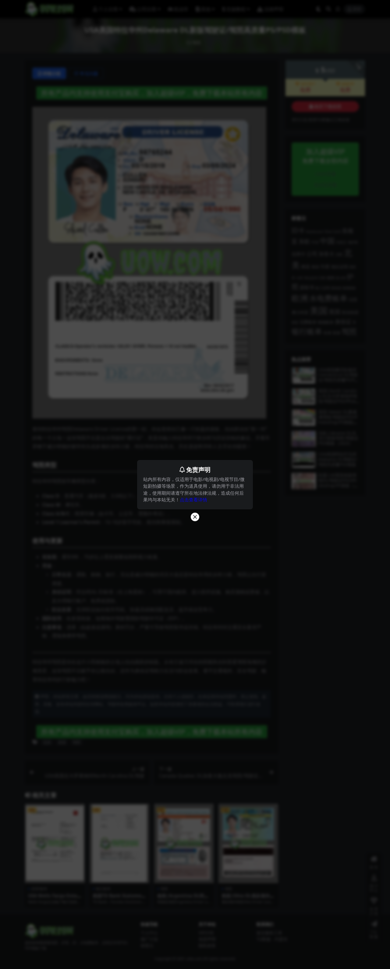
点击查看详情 (193, 500)
